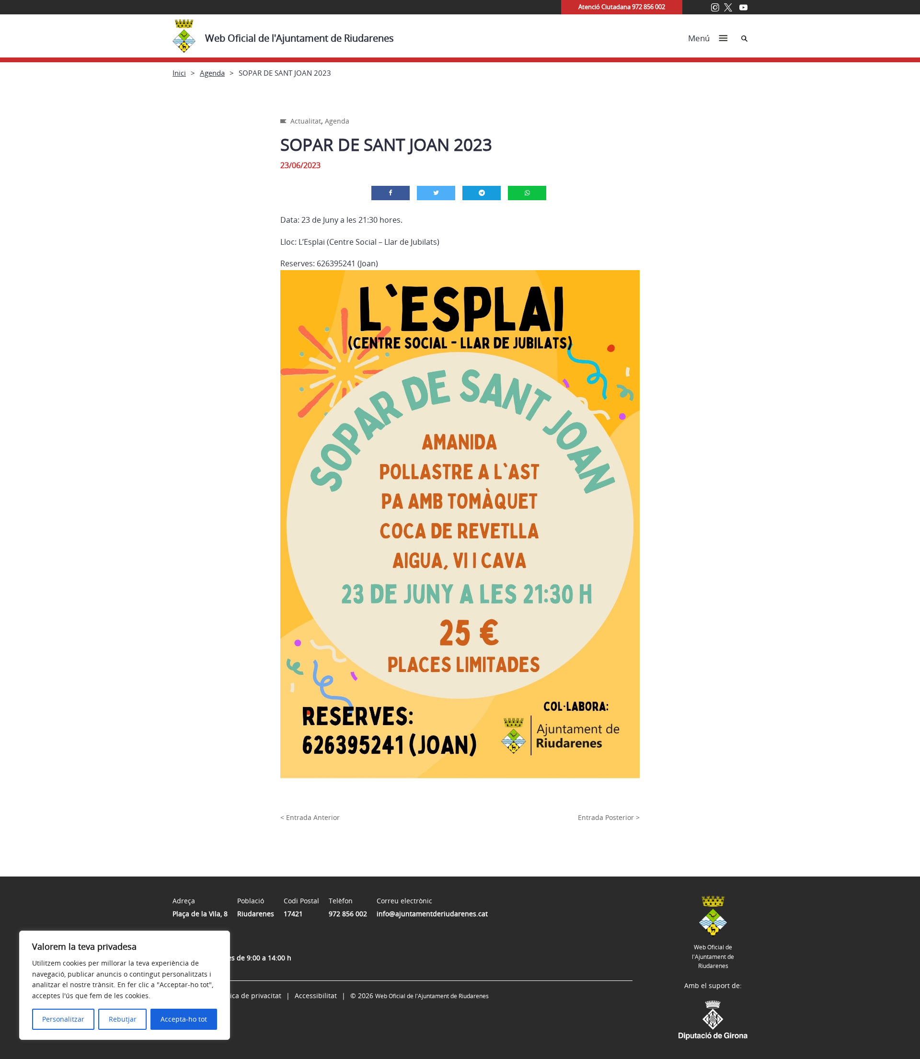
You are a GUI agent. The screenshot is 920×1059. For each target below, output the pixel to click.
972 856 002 (348, 913)
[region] (124, 985)
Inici (179, 73)
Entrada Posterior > (609, 817)
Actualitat (305, 120)
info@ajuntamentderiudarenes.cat (432, 913)
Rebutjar (123, 1019)
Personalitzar (63, 1019)
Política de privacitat (248, 995)
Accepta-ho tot (184, 1019)
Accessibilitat (316, 995)
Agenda (212, 73)
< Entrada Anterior (310, 817)
